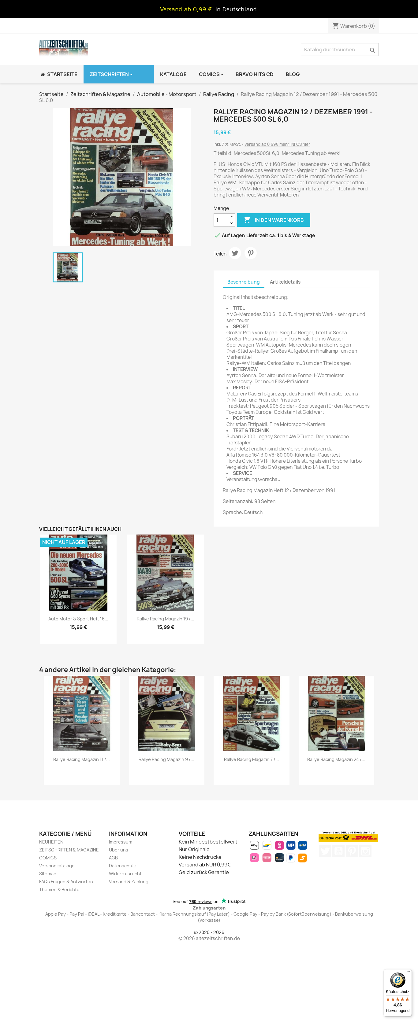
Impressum (120, 842)
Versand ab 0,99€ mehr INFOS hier (277, 144)
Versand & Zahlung (128, 881)
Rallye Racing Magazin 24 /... (336, 759)
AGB (113, 858)
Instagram (365, 851)
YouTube (338, 851)
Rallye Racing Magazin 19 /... (165, 619)
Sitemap (47, 874)
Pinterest (250, 253)
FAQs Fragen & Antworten (66, 881)
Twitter (325, 851)
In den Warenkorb (274, 219)
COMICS (48, 858)
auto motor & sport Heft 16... (78, 619)
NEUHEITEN (51, 842)
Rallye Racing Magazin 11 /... (81, 759)
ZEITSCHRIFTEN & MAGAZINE (69, 850)
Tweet (235, 253)
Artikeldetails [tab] (285, 282)
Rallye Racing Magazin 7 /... (251, 759)
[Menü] (408, 972)
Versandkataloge (57, 866)
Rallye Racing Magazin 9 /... (166, 759)
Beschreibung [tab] (243, 282)
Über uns (118, 850)
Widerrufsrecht (125, 874)
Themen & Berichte (59, 889)
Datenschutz (122, 866)
